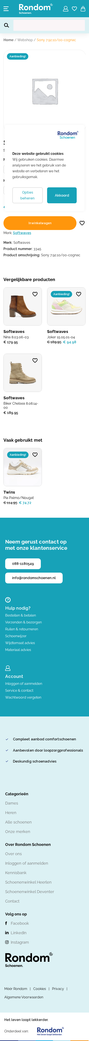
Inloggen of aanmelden (23, 684)
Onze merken (17, 831)
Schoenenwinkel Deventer (29, 891)
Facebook (20, 923)
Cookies (39, 989)
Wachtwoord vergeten (23, 697)
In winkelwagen (40, 223)
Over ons (13, 853)
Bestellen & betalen (20, 615)
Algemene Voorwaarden (23, 997)
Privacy (58, 989)
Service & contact (19, 690)
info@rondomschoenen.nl (34, 578)
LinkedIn (19, 933)
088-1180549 (23, 564)
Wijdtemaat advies (20, 643)
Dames (11, 803)
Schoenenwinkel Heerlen (28, 882)
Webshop (25, 40)
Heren (10, 812)
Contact (12, 901)
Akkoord (62, 195)
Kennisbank (16, 872)
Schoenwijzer (16, 636)
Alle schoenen (18, 822)
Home (8, 40)
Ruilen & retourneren (21, 629)
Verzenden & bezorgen (23, 622)
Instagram (20, 942)
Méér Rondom (15, 989)
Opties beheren (27, 195)
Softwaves (22, 233)
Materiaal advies (18, 650)
